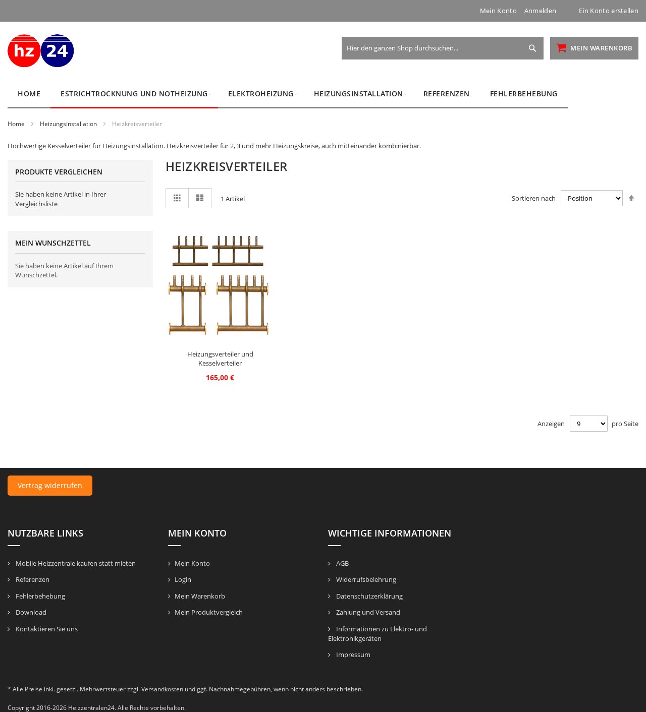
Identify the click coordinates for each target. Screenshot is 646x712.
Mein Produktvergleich (209, 612)
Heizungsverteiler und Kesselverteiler (220, 358)
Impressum (352, 654)
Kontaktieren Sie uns (46, 628)
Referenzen (31, 579)
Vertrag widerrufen (50, 485)
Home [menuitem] (29, 93)
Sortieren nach (534, 198)
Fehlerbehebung (39, 596)
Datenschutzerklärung (369, 596)
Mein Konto (498, 10)
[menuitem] (134, 94)
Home (17, 124)
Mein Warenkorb (200, 596)
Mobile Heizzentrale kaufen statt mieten (75, 563)
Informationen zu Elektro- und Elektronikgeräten (377, 633)
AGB (342, 563)
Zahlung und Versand (367, 612)
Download (30, 612)
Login (183, 579)
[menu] (323, 94)
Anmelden (540, 10)
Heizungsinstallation (69, 124)
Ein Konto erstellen (608, 10)
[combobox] (443, 48)
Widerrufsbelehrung (365, 579)
